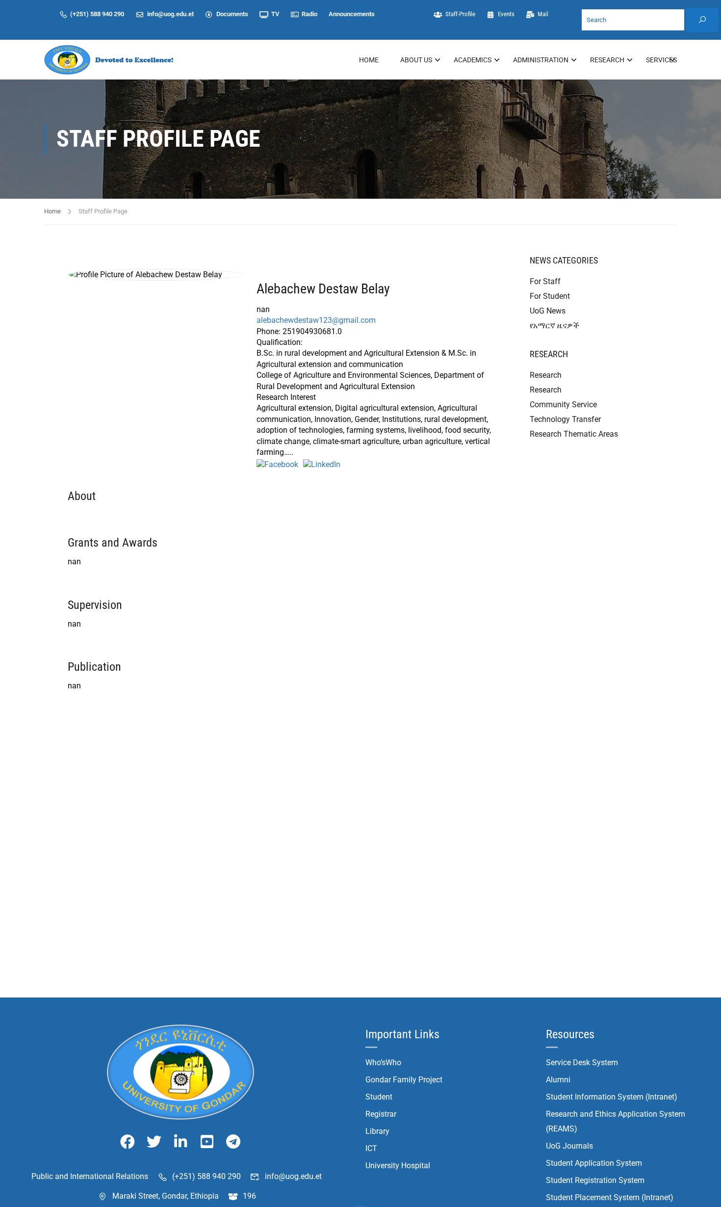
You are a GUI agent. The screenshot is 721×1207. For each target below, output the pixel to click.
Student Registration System (595, 1180)
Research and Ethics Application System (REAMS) (615, 1121)
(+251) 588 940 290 (97, 14)
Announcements (352, 14)
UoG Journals (569, 1146)
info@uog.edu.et (170, 14)
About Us (416, 60)
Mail (542, 14)
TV (275, 14)
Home (369, 60)
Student (378, 1097)
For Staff (545, 281)
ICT (371, 1148)
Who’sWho (383, 1062)
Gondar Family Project (403, 1079)
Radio (309, 14)
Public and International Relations (89, 1176)
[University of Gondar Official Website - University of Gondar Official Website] (110, 60)
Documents (232, 14)
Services (661, 60)
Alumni (558, 1079)
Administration (540, 60)
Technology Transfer (565, 419)
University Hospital (397, 1165)
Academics (472, 60)
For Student (550, 296)
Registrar (380, 1114)
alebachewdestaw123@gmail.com (316, 320)
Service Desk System (582, 1062)
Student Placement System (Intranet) (609, 1197)
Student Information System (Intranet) (611, 1097)
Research (607, 60)
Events (506, 14)
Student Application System (594, 1163)
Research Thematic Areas (574, 434)
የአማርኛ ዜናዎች (554, 325)
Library (377, 1131)
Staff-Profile (460, 14)
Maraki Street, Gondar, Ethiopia (165, 1196)
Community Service (563, 404)
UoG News (548, 310)
